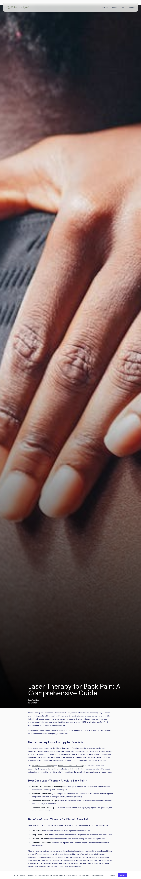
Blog (122, 7)
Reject (112, 875)
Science (105, 7)
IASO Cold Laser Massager (43, 766)
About (114, 7)
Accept (122, 875)
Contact (132, 7)
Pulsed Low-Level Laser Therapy (71, 766)
